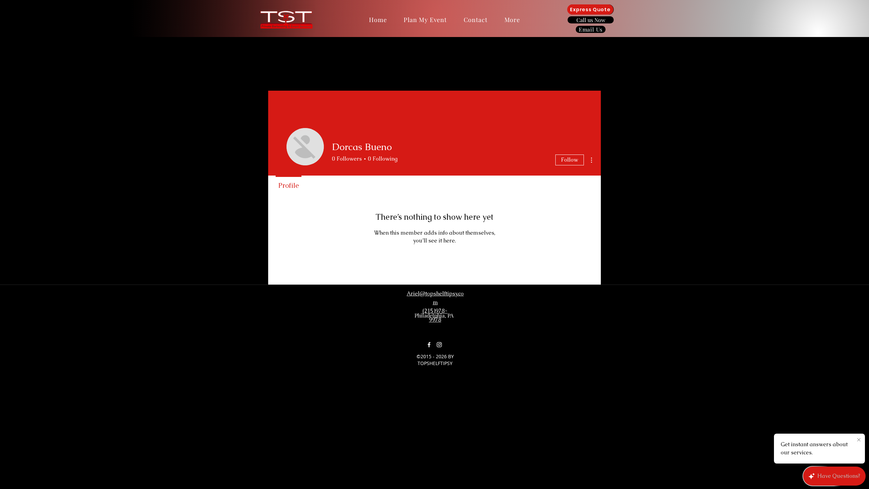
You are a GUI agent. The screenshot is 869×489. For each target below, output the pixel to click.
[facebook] (429, 344)
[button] (512, 19)
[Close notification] (859, 440)
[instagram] (439, 344)
